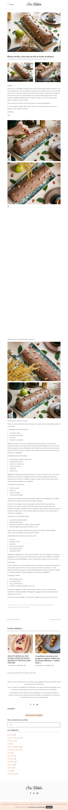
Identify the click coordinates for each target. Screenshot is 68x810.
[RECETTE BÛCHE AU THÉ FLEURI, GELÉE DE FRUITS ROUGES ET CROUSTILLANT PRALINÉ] (20, 644)
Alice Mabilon (12, 59)
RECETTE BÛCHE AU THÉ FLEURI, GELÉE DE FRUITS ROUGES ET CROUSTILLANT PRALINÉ (19, 659)
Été (8, 744)
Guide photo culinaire (13, 750)
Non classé (10, 759)
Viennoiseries (11, 774)
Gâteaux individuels (13, 747)
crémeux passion (40, 605)
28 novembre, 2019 (48, 665)
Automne (10, 735)
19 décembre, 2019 (20, 59)
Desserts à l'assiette (13, 738)
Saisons (9, 768)
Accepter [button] (49, 807)
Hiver (9, 753)
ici (50, 103)
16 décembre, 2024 (21, 665)
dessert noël (49, 605)
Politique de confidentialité (37, 807)
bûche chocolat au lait (15, 605)
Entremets (10, 741)
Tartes (9, 771)
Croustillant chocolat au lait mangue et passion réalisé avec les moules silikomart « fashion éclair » (47, 659)
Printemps (10, 762)
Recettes (10, 765)
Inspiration (10, 756)
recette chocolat (24, 607)
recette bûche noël (13, 607)
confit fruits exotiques (29, 605)
